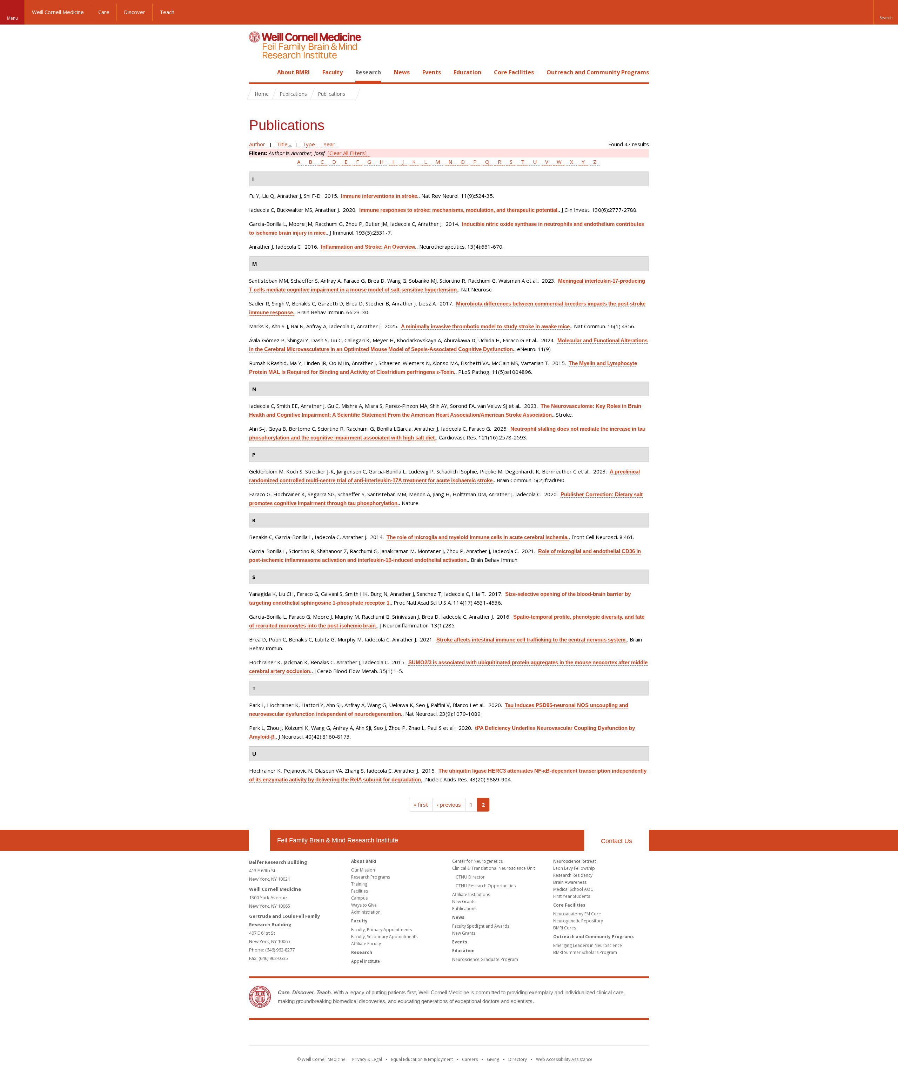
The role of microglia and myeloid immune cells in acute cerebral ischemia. (478, 537)
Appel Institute (365, 961)
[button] (885, 12)
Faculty (332, 72)
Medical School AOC (573, 889)
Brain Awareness (570, 882)
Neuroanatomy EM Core (577, 914)
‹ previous (449, 804)
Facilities (359, 891)
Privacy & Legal (367, 1059)
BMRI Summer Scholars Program (585, 952)
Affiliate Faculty (366, 944)
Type (308, 144)
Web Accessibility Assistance (564, 1059)
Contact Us (616, 841)
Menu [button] (12, 18)
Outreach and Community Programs (598, 72)
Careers (470, 1059)
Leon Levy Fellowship (574, 868)
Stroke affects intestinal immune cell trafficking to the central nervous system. (531, 640)
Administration (366, 912)
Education (467, 72)
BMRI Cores (564, 928)
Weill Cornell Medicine (58, 11)
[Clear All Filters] (347, 152)
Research (368, 72)
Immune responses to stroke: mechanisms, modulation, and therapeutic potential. (459, 210)
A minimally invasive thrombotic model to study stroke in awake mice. (486, 326)
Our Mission (363, 870)
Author (257, 144)
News (402, 72)
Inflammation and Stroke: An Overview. (368, 247)
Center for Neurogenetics (477, 861)
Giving (493, 1059)
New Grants (463, 901)
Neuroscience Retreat (574, 861)
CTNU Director (470, 877)
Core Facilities (514, 72)
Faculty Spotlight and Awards (480, 926)
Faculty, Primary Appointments (381, 930)
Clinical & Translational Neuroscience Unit (493, 868)
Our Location (259, 840)
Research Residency (572, 875)
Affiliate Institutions (471, 894)
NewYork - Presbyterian (507, 1034)
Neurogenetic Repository (578, 921)
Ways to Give (364, 905)
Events (431, 72)
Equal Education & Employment (422, 1059)
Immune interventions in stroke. (379, 196)
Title (282, 144)
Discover (134, 11)
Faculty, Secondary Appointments (384, 937)
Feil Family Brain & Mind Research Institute (337, 840)
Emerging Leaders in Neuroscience (587, 945)
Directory (517, 1059)
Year (329, 144)
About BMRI (293, 72)
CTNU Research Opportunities (486, 886)
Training (359, 884)
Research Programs (370, 877)
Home (257, 72)
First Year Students (571, 896)
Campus (359, 898)
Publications (464, 909)
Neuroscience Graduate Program (485, 959)
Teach (167, 11)
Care (103, 11)
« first (421, 804)
